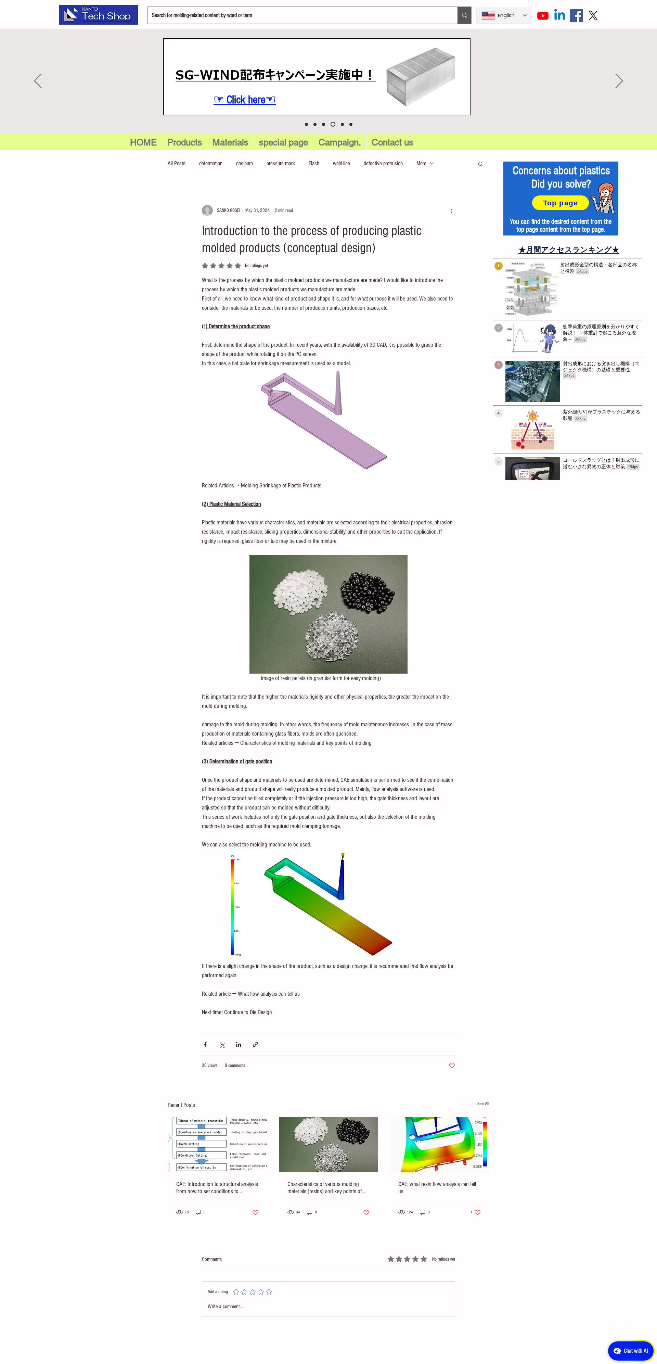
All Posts (176, 163)
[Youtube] (543, 15)
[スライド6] (306, 124)
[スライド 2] (333, 124)
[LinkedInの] (559, 15)
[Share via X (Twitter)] (222, 1044)
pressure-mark (281, 163)
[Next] (619, 81)
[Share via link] (255, 1044)
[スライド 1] (323, 124)
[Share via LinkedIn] (238, 1044)
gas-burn (244, 163)
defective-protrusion (383, 163)
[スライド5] (315, 124)
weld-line (341, 163)
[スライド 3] (342, 124)
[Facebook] (576, 15)
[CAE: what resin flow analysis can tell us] (439, 1144)
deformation (210, 163)
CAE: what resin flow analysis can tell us (437, 1188)
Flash (314, 163)
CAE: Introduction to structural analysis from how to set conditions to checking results (217, 1188)
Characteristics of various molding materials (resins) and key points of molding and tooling (324, 1188)
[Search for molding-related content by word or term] (464, 15)
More (421, 163)
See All (483, 1104)
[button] (283, 142)
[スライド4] (350, 124)
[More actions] (451, 210)
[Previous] (37, 81)
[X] (593, 15)
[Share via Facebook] (205, 1044)
